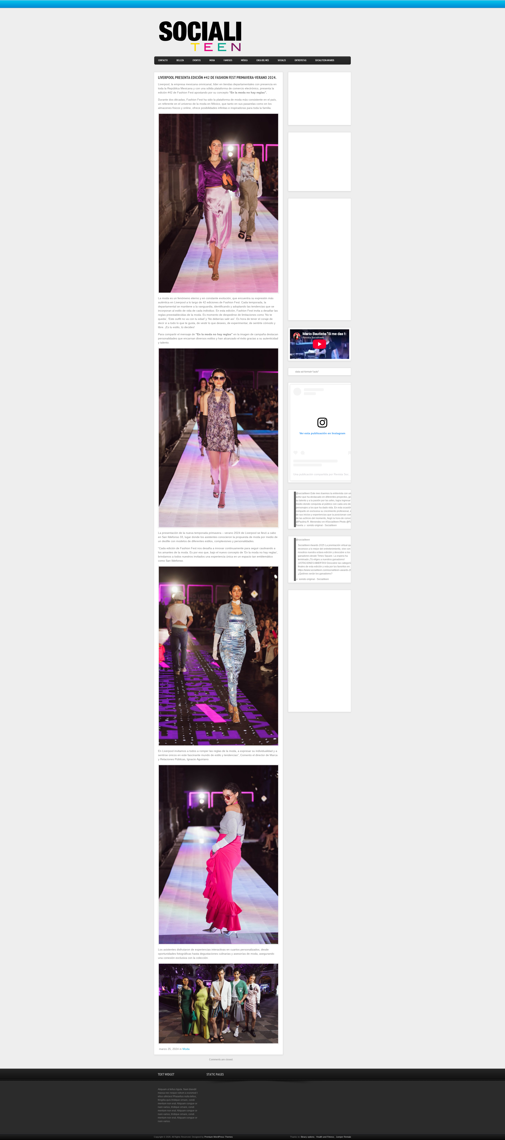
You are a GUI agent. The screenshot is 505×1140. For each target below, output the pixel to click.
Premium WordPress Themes (218, 1137)
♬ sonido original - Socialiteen (320, 525)
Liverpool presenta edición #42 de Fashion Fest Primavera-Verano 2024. (217, 78)
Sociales (282, 60)
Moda (212, 60)
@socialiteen (303, 493)
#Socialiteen (332, 521)
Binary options (307, 1137)
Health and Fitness (325, 1137)
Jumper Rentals (343, 1137)
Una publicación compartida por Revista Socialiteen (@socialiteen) (334, 474)
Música (244, 60)
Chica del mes (262, 60)
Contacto (163, 60)
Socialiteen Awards (324, 60)
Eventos (197, 60)
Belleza (180, 60)
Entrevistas (300, 60)
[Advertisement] (314, 98)
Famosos (228, 60)
